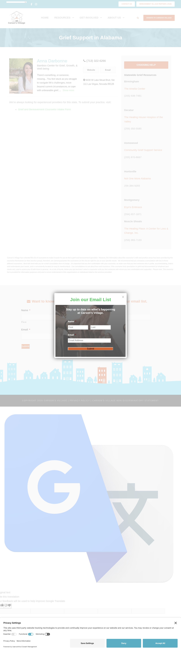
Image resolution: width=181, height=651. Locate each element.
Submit (90, 349)
